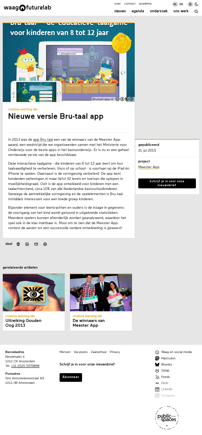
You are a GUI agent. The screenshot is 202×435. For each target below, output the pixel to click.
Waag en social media (176, 352)
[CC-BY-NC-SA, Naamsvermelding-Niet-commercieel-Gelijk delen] (124, 99)
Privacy (115, 352)
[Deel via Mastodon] (18, 244)
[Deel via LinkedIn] (27, 244)
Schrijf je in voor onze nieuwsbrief (167, 183)
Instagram (168, 395)
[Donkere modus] (196, 4)
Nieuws (120, 11)
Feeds (165, 377)
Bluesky (166, 364)
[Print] (45, 244)
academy (145, 3)
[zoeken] (196, 12)
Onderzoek (159, 11)
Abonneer (70, 377)
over (117, 3)
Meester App (148, 167)
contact (130, 3)
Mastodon (168, 358)
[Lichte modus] (190, 4)
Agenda (138, 11)
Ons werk (181, 11)
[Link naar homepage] (27, 8)
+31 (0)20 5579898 (25, 366)
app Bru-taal (43, 140)
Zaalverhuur (99, 352)
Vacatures (81, 352)
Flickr (164, 383)
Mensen (65, 352)
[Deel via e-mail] (36, 244)
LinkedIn (167, 389)
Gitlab (165, 370)
